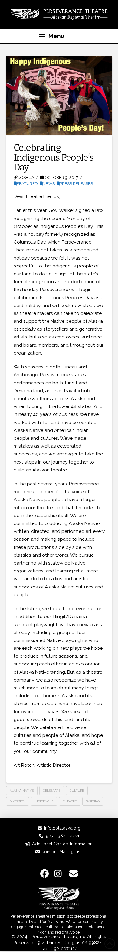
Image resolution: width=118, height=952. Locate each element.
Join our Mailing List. (62, 851)
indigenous (43, 801)
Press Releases (76, 183)
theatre (70, 801)
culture (77, 790)
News (49, 183)
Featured (27, 183)
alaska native (22, 790)
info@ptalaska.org (62, 828)
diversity (17, 801)
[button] (52, 36)
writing (93, 801)
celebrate (51, 790)
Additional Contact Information (62, 843)
